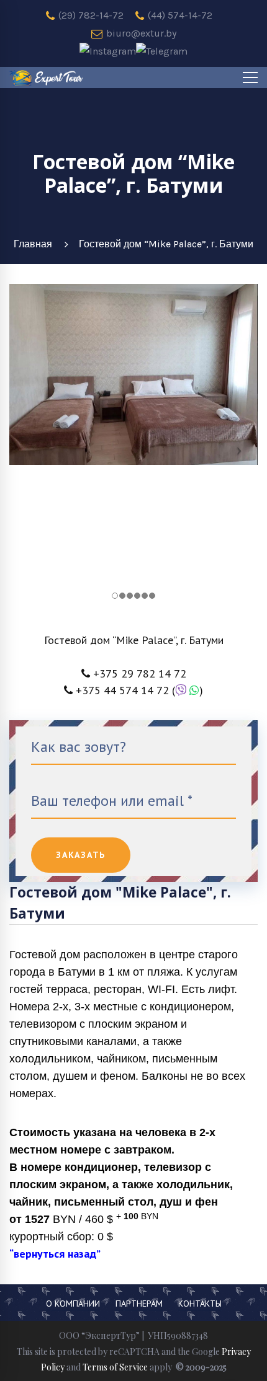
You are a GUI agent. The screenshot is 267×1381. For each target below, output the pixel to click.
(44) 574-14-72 (178, 15)
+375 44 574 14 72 (122, 690)
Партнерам (139, 1303)
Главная (33, 244)
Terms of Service (115, 1367)
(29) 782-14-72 (90, 15)
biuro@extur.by (140, 33)
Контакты (200, 1303)
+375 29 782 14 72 (139, 673)
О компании (73, 1303)
